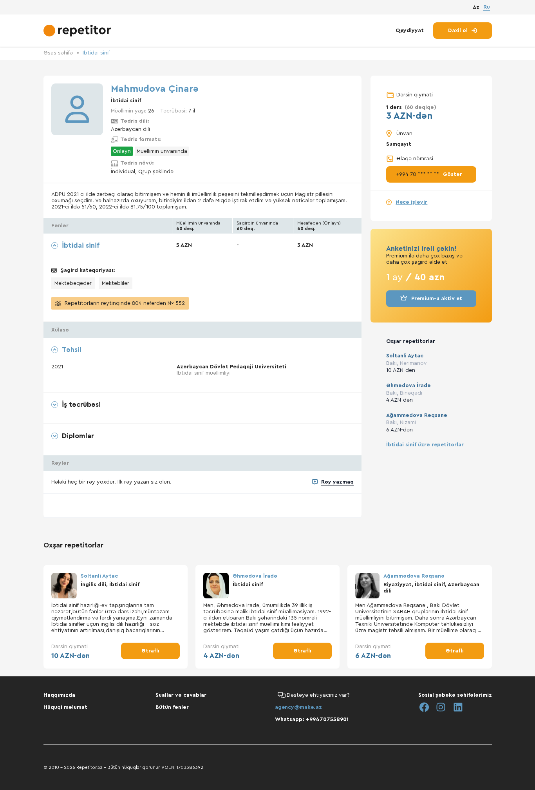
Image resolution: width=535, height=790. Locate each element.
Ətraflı (150, 651)
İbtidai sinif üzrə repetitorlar (425, 445)
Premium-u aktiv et (436, 298)
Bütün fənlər (172, 707)
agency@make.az (298, 707)
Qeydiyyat (410, 30)
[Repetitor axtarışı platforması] (78, 30)
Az (476, 7)
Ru (486, 7)
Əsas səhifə (58, 53)
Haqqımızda (59, 695)
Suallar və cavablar (180, 695)
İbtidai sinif (96, 53)
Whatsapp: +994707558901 (312, 719)
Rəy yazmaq (337, 482)
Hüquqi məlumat (65, 707)
